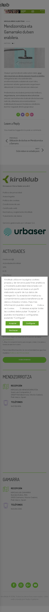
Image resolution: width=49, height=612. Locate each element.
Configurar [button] (30, 323)
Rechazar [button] (13, 330)
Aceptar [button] (12, 323)
